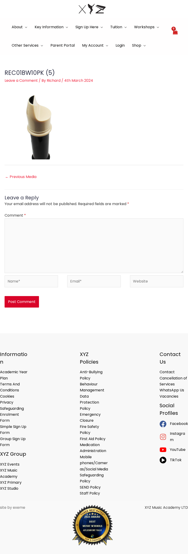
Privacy (6, 402)
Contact (167, 372)
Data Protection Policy (89, 402)
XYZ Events (9, 464)
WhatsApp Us (172, 390)
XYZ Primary (11, 482)
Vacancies (169, 396)
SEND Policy (90, 487)
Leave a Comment (21, 80)
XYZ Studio (9, 488)
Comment (15, 215)
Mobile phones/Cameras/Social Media (94, 463)
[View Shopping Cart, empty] (175, 36)
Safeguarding (12, 408)
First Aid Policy (92, 438)
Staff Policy (90, 493)
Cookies (7, 396)
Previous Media (20, 176)
